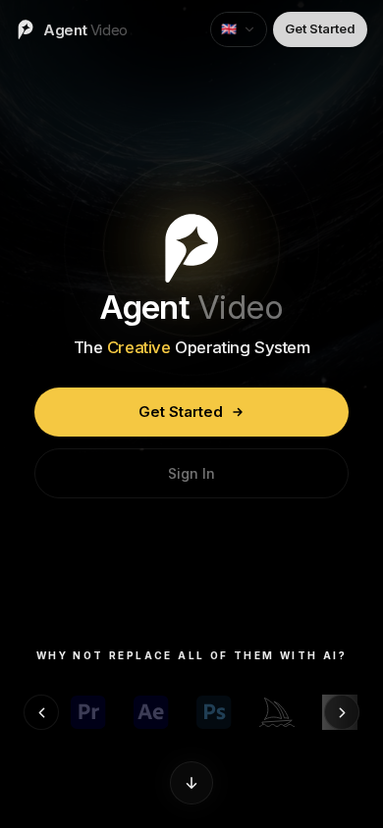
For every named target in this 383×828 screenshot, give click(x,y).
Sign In (191, 473)
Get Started (180, 411)
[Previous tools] (41, 712)
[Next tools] (341, 712)
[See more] (191, 782)
